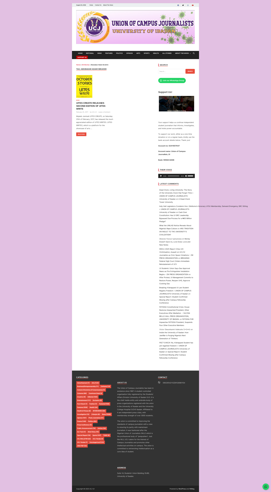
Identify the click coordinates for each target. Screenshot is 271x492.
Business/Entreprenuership (88, 386)
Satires (102, 428)
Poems (81, 421)
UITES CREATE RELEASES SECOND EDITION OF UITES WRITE (90, 106)
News (99, 53)
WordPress (182, 489)
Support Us (82, 57)
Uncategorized (97, 442)
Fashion (93, 404)
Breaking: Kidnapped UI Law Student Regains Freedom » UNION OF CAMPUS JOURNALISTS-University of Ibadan (175, 291)
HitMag (191, 489)
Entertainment (84, 400)
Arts (138, 53)
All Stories (166, 53)
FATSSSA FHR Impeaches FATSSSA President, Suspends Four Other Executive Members (176, 322)
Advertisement (83, 383)
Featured (104, 404)
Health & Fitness (84, 411)
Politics (119, 53)
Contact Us (98, 5)
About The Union (108, 5)
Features (109, 53)
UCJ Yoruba (98, 439)
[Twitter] (183, 5)
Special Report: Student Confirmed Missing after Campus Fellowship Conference (173, 300)
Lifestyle (95, 414)
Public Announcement (86, 428)
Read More (80, 133)
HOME (80, 53)
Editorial (90, 53)
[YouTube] (193, 5)
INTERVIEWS (99, 411)
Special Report (83, 435)
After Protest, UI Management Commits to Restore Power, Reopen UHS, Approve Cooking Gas (176, 280)
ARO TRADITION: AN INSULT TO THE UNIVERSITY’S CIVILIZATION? (176, 231)
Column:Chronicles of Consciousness (91, 390)
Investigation (83, 414)
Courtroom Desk (95, 393)
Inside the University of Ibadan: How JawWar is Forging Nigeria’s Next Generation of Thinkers (173, 335)
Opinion (129, 53)
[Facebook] (178, 5)
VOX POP (82, 446)
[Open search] (193, 53)
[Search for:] (176, 71)
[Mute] (186, 176)
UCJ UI (94, 112)
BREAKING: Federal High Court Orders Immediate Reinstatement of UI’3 (174, 261)
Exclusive (97, 400)
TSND (106, 435)
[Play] (161, 176)
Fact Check (82, 404)
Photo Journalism (96, 418)
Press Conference (84, 425)
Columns (82, 393)
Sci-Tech (81, 432)
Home (91, 5)
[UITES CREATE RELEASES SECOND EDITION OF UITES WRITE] (94, 86)
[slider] (191, 176)
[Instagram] (188, 5)
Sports (146, 53)
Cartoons (105, 386)
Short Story (93, 432)
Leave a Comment (104, 112)
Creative (81, 397)
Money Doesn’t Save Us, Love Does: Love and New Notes (174, 242)
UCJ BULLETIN (84, 439)
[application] (176, 176)
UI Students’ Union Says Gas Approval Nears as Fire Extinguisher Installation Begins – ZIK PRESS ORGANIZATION (174, 271)
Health (156, 53)
